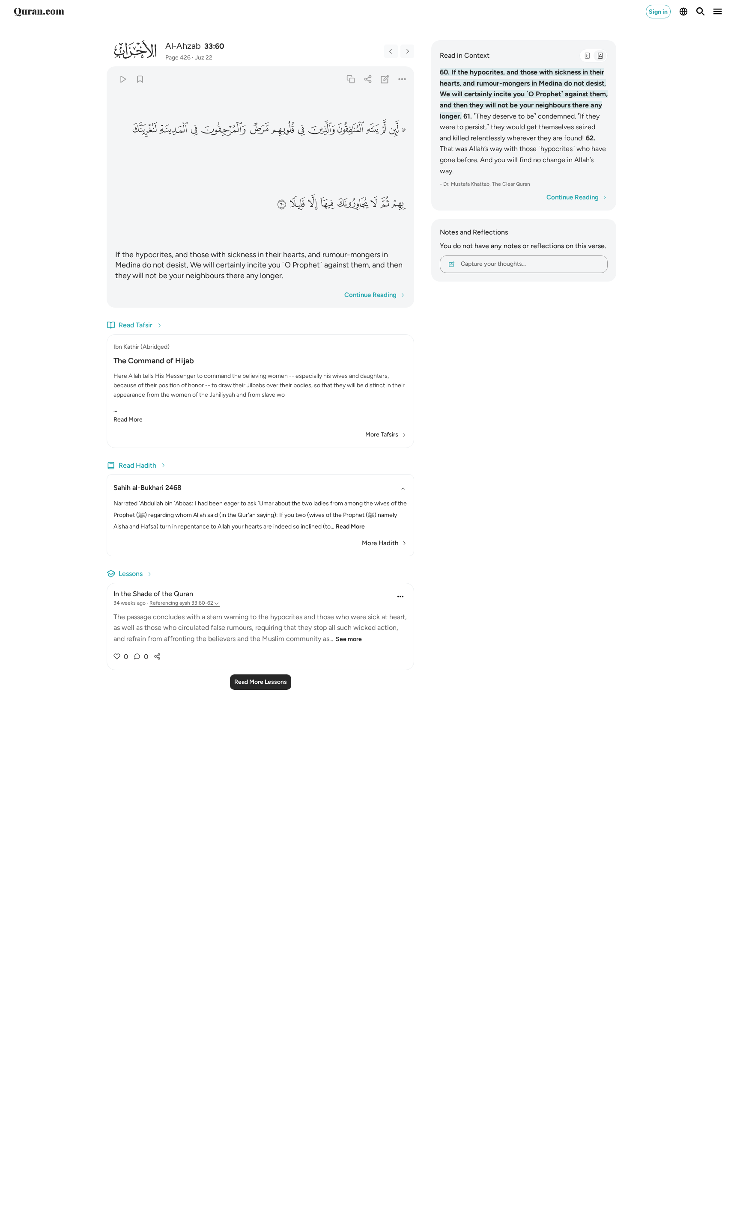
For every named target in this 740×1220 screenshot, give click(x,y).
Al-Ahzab (183, 46)
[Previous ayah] (391, 51)
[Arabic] (587, 55)
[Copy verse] (350, 78)
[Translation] (600, 55)
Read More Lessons (260, 682)
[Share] (367, 78)
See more (349, 639)
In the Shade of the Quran (153, 594)
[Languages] (683, 11)
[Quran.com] (39, 11)
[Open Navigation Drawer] (717, 11)
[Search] (700, 11)
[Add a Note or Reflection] (385, 78)
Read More (128, 419)
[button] (397, 129)
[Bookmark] (139, 78)
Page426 (178, 57)
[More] (402, 78)
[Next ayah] (407, 51)
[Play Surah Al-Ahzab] (122, 78)
